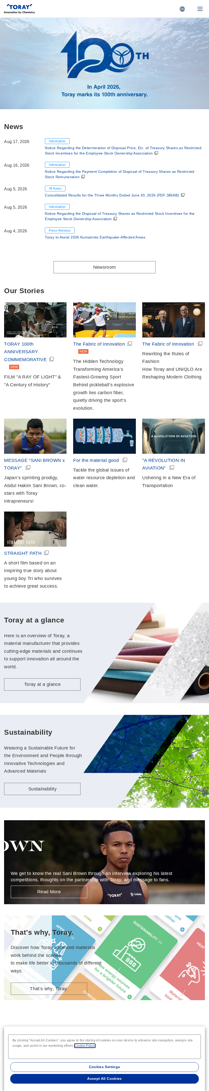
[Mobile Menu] (200, 9)
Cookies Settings (104, 1067)
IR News (55, 188)
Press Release (60, 230)
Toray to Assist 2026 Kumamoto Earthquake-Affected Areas (95, 237)
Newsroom (104, 267)
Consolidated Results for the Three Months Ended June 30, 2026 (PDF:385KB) (112, 195)
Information (57, 141)
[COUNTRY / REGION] (182, 9)
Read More (49, 891)
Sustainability (42, 788)
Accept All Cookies (104, 1078)
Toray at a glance (44, 74)
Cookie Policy (85, 1045)
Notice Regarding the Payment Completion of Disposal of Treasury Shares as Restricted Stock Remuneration (119, 174)
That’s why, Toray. (49, 988)
